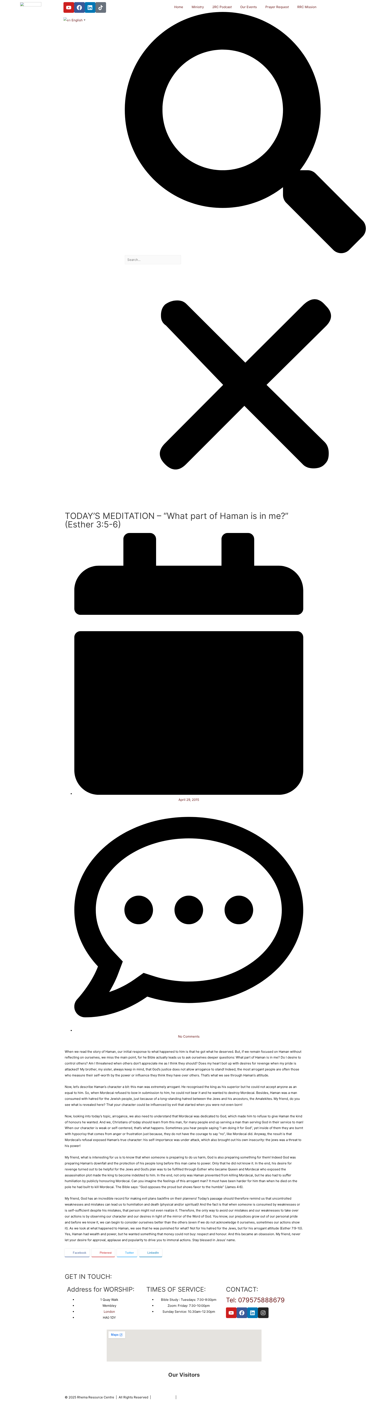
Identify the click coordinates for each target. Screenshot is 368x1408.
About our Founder (192, 1397)
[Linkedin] (90, 7)
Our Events (248, 7)
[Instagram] (263, 1312)
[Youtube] (68, 7)
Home (178, 7)
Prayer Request (277, 7)
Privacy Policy (163, 1397)
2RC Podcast (222, 7)
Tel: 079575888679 (255, 1300)
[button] (245, 133)
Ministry (198, 7)
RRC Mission (306, 7)
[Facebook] (79, 7)
